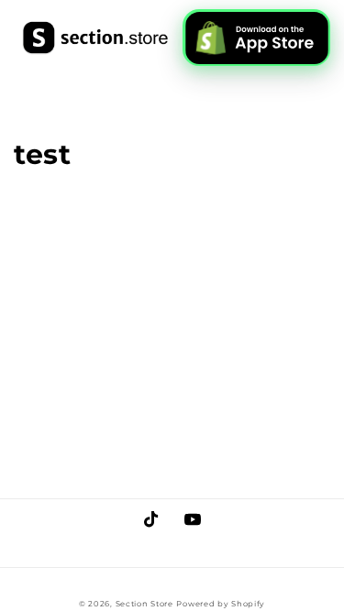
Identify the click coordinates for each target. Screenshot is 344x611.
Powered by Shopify (220, 603)
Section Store (144, 603)
